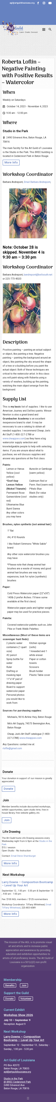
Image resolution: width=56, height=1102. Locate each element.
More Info (11, 162)
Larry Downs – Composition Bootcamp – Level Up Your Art (27, 883)
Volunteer (25, 998)
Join (6, 820)
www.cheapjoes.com (14, 438)
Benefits (10, 985)
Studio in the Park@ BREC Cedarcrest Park (17, 1080)
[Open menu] (28, 1098)
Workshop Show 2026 (18, 1015)
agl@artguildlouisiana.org (17, 1071)
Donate (8, 788)
